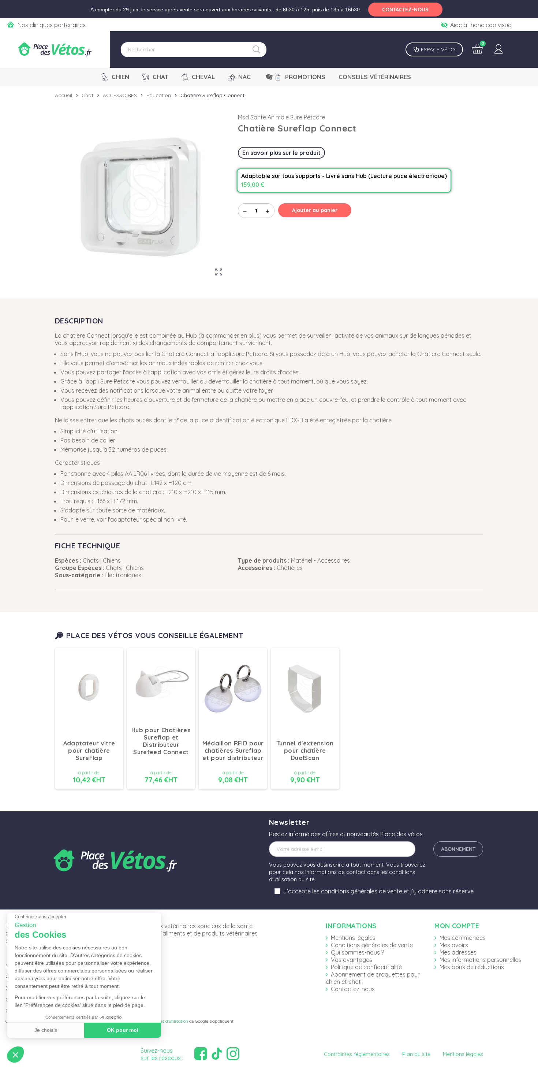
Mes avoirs (454, 945)
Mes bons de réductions (472, 967)
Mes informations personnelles (480, 959)
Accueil (63, 95)
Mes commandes (463, 937)
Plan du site (416, 1054)
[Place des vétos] (54, 49)
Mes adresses (458, 952)
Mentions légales (353, 937)
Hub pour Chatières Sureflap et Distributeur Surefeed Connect (161, 741)
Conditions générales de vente (372, 945)
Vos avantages (351, 959)
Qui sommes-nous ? (357, 952)
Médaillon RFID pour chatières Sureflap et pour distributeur (233, 751)
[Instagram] (234, 1054)
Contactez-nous (353, 989)
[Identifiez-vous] (498, 49)
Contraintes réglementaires (357, 1054)
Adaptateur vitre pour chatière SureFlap (89, 751)
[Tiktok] (217, 1054)
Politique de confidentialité (366, 967)
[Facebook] (201, 1054)
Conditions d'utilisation (166, 1021)
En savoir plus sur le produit (281, 152)
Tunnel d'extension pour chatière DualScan (305, 751)
